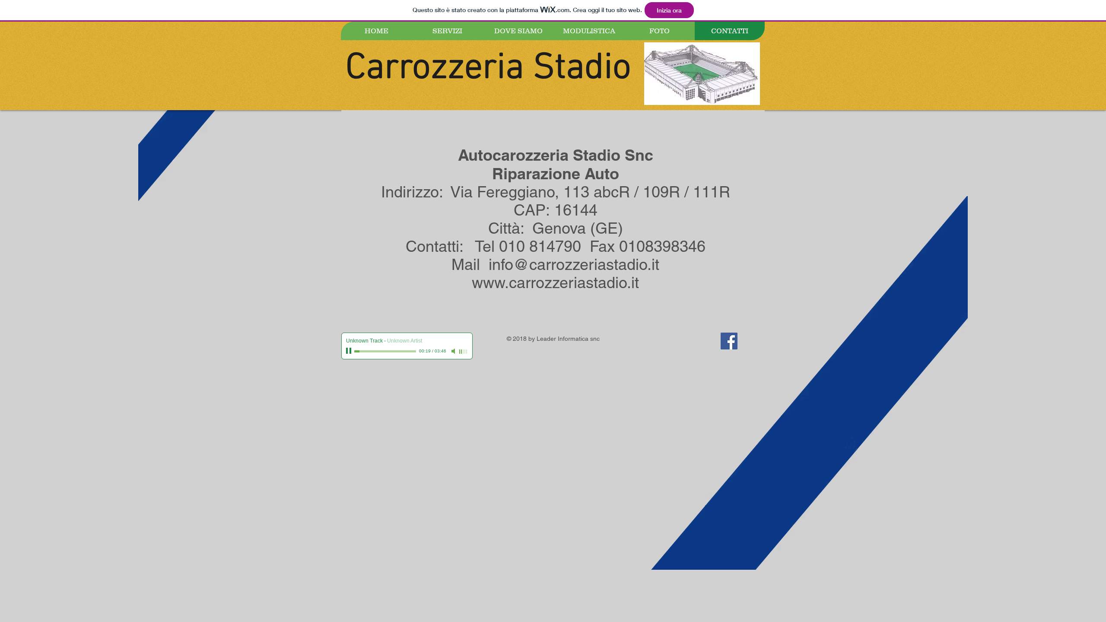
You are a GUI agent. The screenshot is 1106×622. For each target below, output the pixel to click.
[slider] (463, 351)
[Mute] (454, 351)
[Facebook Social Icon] (729, 341)
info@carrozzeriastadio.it (574, 264)
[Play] (349, 351)
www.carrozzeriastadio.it (555, 282)
